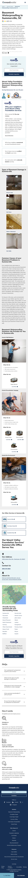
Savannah (5, 615)
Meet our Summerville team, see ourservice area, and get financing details (11, 578)
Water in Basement (11, 231)
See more (5, 53)
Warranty (14, 840)
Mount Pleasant (7, 620)
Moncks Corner (18, 615)
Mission (14, 838)
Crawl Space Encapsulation (14, 821)
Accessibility (19, 867)
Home (3, 6)
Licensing (14, 864)
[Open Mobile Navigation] (25, 2)
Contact (14, 792)
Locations (14, 795)
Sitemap (25, 867)
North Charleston (7, 622)
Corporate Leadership (14, 833)
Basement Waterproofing (14, 812)
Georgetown (18, 624)
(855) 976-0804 (6, 568)
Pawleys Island (18, 627)
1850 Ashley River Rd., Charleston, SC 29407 (13, 559)
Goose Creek (6, 629)
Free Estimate (21, 875)
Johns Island (18, 617)
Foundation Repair (14, 814)
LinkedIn (16, 802)
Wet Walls (8, 251)
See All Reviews (9, 135)
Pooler (16, 629)
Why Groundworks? (14, 842)
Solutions (14, 809)
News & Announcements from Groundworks (14, 856)
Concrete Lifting (14, 819)
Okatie (16, 620)
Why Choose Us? (14, 828)
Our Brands (14, 835)
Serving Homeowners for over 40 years (12, 90)
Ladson (16, 622)
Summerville (6, 613)
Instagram (14, 804)
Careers (14, 830)
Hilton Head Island (7, 627)
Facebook (8, 802)
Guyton (16, 633)
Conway (5, 624)
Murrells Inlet (18, 613)
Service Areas (10, 6)
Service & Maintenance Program (14, 845)
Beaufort (5, 631)
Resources (14, 849)
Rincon (16, 631)
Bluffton (5, 633)
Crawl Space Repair (14, 816)
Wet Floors (8, 212)
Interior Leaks (9, 192)
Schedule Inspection (14, 74)
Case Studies (14, 851)
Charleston (5, 617)
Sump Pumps (14, 824)
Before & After (14, 854)
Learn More (14, 386)
